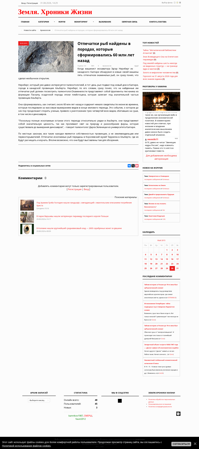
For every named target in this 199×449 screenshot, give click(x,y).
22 (167, 263)
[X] (133, 165)
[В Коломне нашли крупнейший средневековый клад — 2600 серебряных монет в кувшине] (27, 234)
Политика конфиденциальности (160, 407)
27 (156, 268)
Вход (86, 189)
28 (162, 268)
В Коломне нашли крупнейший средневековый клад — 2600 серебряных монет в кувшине (79, 228)
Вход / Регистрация (29, 3)
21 (162, 263)
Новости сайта (30, 30)
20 (156, 263)
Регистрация (74, 189)
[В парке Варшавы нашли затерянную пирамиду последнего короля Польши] (27, 222)
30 (172, 268)
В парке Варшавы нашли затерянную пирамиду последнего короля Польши (72, 216)
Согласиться (181, 444)
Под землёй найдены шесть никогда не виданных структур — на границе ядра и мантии (160, 66)
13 (156, 259)
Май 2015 (161, 240)
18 (145, 263)
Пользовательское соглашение (159, 404)
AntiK (161, 373)
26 (151, 268)
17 (177, 259)
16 (172, 259)
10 (177, 254)
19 (151, 263)
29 (167, 268)
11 (145, 259)
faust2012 (81, 418)
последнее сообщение (152, 179)
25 (145, 268)
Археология (45, 30)
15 (167, 259)
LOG (163, 219)
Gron (153, 320)
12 (151, 259)
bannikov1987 (75, 415)
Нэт (163, 210)
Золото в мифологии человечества (159, 72)
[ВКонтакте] (129, 165)
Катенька (165, 179)
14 (162, 259)
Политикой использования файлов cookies (26, 446)
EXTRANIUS (172, 298)
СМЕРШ (88, 415)
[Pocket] (136, 165)
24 (177, 263)
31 (177, 268)
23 (172, 263)
